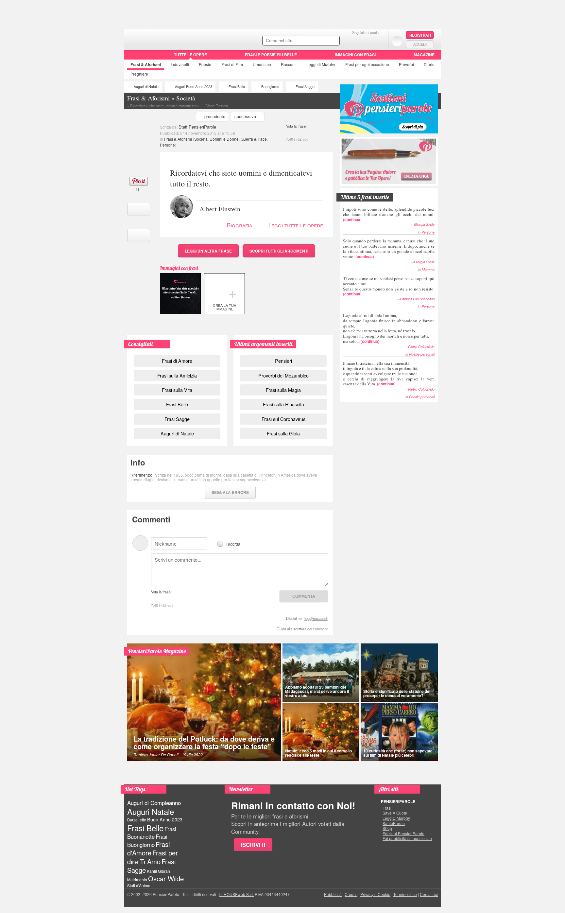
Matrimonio (137, 879)
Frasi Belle (237, 86)
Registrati (420, 35)
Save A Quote (395, 813)
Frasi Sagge (305, 86)
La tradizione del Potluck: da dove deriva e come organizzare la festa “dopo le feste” (204, 743)
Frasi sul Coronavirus (283, 418)
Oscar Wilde (166, 878)
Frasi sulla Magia (283, 389)
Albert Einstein (219, 208)
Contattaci (429, 894)
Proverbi (406, 64)
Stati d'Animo (138, 885)
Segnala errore (230, 492)
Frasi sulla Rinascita (283, 404)
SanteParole (394, 823)
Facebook (353, 41)
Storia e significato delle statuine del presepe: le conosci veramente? (396, 693)
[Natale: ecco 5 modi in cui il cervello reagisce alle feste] (320, 732)
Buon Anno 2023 (164, 819)
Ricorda (233, 543)
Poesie (205, 64)
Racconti (289, 64)
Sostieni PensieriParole (389, 108)
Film (232, 64)
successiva (245, 116)
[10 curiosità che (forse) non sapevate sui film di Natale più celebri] (399, 732)
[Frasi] (133, 57)
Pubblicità (333, 894)
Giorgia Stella (424, 224)
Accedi (420, 44)
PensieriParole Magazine (157, 651)
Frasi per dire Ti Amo (152, 857)
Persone (167, 145)
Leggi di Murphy (320, 64)
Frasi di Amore (177, 360)
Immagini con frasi (355, 55)
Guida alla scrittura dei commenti (302, 628)
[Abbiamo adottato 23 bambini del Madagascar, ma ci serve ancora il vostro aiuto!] (320, 672)
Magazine (424, 55)
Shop (387, 828)
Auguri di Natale (146, 86)
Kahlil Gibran (158, 871)
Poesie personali (422, 354)
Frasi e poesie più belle (271, 55)
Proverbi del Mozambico (283, 375)
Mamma (428, 269)
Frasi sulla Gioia (283, 433)
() (389, 214)
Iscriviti (253, 845)
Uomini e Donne (224, 139)
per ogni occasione (367, 64)
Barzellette (136, 819)
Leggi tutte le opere (295, 225)
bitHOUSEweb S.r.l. (236, 894)
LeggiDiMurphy (396, 818)
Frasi (145, 64)
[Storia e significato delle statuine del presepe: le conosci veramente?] (399, 672)
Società (201, 139)
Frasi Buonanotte (151, 832)
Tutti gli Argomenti (278, 251)
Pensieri (283, 360)
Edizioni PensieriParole (403, 833)
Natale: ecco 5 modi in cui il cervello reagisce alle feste (318, 753)
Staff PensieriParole (197, 127)
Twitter (366, 41)
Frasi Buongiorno (147, 841)
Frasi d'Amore (148, 848)
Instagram (379, 41)
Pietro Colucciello (421, 346)
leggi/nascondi (316, 618)
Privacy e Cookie (375, 894)
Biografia (239, 225)
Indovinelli (180, 64)
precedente (214, 116)
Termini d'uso (405, 894)
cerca (321, 41)
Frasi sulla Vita (177, 389)
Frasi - (168, 39)
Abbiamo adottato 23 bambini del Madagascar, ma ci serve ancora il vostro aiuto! (317, 691)
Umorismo (262, 64)
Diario (429, 64)
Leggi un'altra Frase (208, 251)
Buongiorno (270, 86)
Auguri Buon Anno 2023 (193, 86)
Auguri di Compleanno (154, 803)
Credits (351, 894)
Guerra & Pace (254, 139)
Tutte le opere (190, 55)
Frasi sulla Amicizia (177, 375)
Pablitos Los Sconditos (417, 298)
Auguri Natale (150, 811)
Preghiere (139, 74)
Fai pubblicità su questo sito (407, 838)
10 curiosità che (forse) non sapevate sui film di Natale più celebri (398, 753)
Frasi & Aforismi (178, 139)
